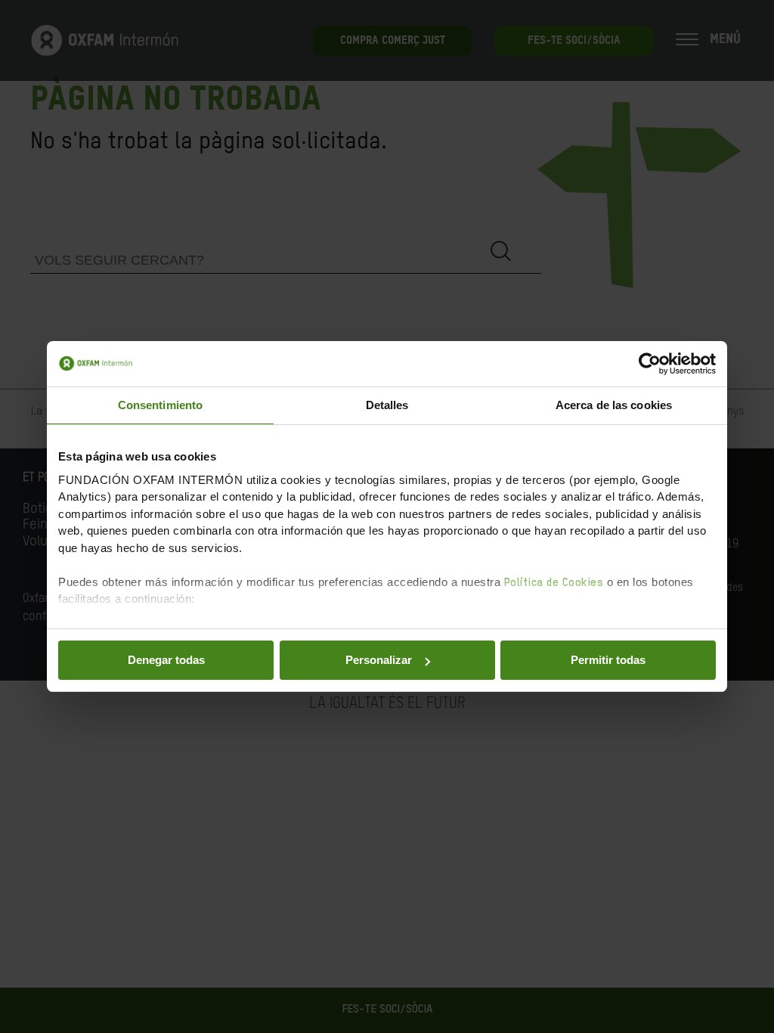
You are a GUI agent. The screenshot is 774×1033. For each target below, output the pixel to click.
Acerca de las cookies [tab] (614, 405)
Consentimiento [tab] (160, 405)
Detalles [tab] (387, 405)
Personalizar (378, 659)
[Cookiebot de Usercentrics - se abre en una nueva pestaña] (650, 363)
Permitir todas (608, 659)
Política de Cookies (554, 582)
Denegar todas (166, 659)
